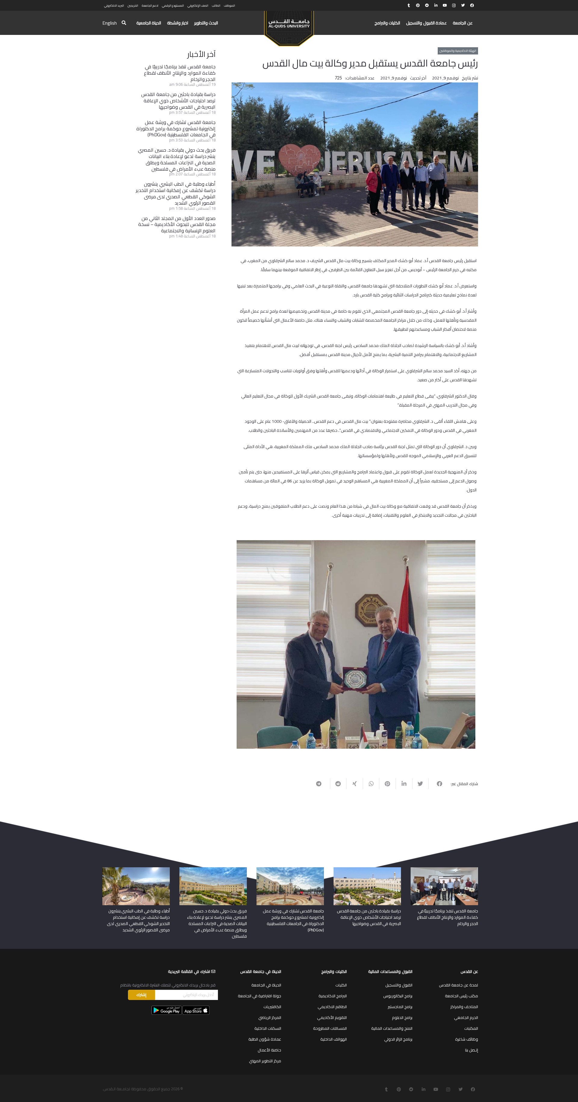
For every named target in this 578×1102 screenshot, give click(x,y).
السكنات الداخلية (267, 1025)
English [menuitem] (109, 22)
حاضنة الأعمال (269, 1047)
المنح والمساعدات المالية (391, 1025)
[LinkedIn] (436, 5)
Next (228, 629)
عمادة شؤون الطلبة (264, 1036)
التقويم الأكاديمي (332, 1015)
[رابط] (289, 26)
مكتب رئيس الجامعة (461, 993)
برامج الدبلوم (402, 1015)
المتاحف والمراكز (464, 1004)
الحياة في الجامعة (266, 982)
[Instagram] (454, 5)
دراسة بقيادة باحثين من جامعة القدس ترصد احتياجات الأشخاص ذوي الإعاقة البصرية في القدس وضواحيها (178, 100)
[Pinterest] (417, 5)
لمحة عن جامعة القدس (458, 982)
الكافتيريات (272, 1004)
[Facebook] (472, 5)
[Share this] (436, 764)
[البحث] (124, 23)
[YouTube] (445, 5)
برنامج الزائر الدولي (398, 1036)
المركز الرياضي (269, 1015)
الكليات (341, 982)
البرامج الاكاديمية (333, 993)
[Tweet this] (420, 764)
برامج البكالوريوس (397, 993)
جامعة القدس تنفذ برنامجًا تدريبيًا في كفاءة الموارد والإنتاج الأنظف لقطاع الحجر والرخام (180, 73)
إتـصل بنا (471, 1047)
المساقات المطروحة (330, 1025)
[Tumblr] (408, 5)
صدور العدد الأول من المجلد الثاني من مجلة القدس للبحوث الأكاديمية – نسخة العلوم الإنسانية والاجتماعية (177, 224)
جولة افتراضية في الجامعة (259, 993)
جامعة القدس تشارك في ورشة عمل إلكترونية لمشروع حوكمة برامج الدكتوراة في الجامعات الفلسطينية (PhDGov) (176, 128)
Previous (484, 629)
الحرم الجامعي (466, 1015)
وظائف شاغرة (466, 1036)
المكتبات (471, 1025)
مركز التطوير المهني (265, 1058)
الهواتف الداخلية (333, 1036)
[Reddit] (426, 5)
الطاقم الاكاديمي (332, 1004)
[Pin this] (387, 764)
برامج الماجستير (400, 1004)
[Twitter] (463, 5)
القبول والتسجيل (398, 982)
